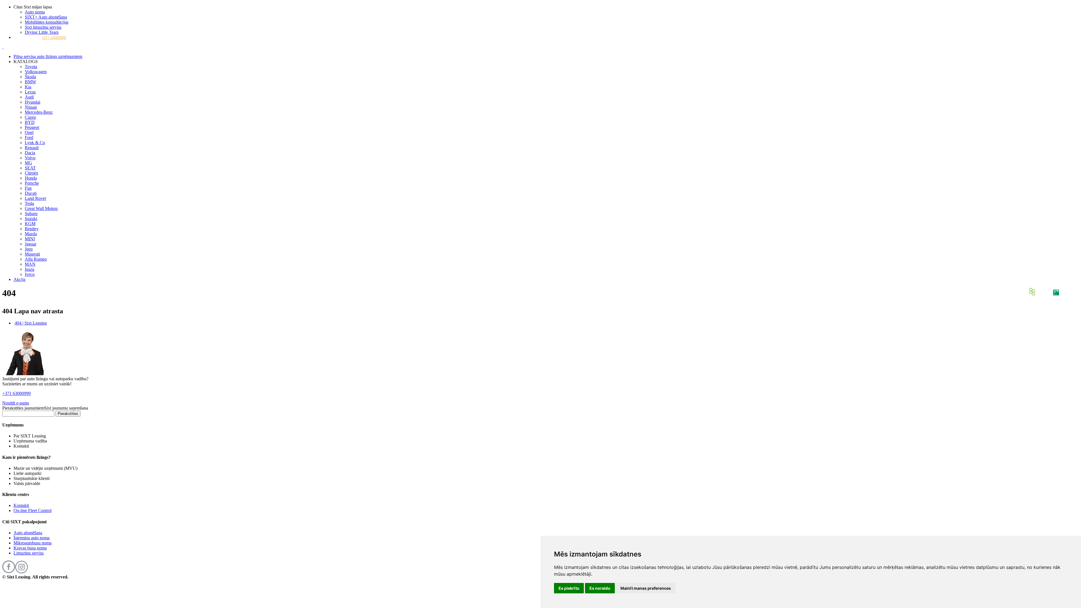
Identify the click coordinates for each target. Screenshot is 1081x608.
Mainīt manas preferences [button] (645, 588)
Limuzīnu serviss (29, 553)
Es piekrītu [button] (569, 588)
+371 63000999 (54, 38)
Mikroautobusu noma (33, 542)
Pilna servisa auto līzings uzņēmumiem (48, 56)
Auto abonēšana (28, 532)
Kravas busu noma (30, 548)
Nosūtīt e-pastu (15, 403)
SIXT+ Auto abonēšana (46, 17)
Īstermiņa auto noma (32, 537)
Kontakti (21, 505)
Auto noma (35, 12)
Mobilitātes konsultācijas (46, 22)
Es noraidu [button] (599, 588)
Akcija (19, 279)
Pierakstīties (68, 414)
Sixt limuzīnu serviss (43, 27)
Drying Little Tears (42, 32)
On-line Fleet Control (33, 510)
